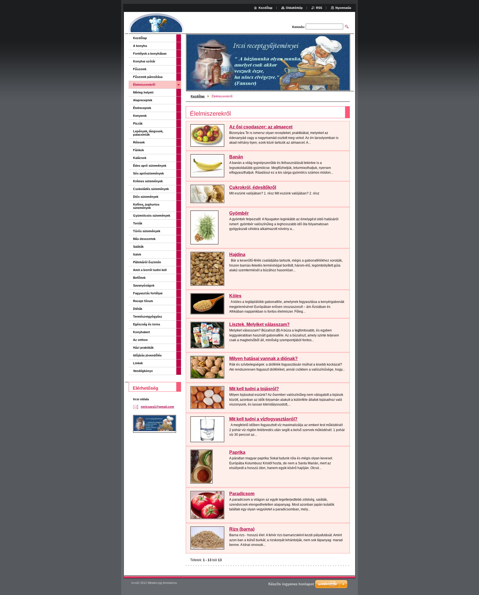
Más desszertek (144, 238)
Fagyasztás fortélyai (147, 293)
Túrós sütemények (146, 231)
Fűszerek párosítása (147, 77)
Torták (137, 223)
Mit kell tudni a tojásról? (254, 388)
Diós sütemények (145, 196)
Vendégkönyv (143, 371)
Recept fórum (143, 301)
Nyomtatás (343, 7)
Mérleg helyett (143, 92)
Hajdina (237, 254)
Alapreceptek (142, 100)
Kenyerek (140, 115)
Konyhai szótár (144, 61)
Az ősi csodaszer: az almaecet (260, 127)
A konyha (140, 45)
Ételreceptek (142, 108)
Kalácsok (139, 157)
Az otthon (140, 339)
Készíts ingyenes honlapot (291, 584)
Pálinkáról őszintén (147, 262)
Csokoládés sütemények (151, 189)
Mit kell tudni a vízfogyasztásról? (263, 419)
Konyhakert (141, 332)
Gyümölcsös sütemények (151, 215)
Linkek (138, 363)
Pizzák (137, 123)
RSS (319, 7)
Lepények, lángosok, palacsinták (148, 133)
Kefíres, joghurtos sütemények (146, 206)
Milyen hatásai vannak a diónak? (263, 358)
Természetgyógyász (147, 316)
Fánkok (138, 150)
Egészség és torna (146, 324)
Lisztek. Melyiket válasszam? (259, 324)
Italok (137, 254)
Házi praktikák (143, 347)
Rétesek (139, 142)
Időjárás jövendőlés (147, 355)
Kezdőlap (198, 96)
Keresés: (298, 27)
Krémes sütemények (148, 181)
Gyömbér (239, 213)
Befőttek (139, 277)
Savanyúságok (143, 285)
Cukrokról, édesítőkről (252, 187)
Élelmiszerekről (144, 84)
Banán (236, 157)
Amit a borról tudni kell (150, 270)
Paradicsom (241, 493)
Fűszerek (139, 69)
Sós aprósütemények (148, 173)
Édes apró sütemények (149, 165)
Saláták (138, 246)
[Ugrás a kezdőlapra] (156, 23)
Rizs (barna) (241, 529)
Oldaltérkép (294, 7)
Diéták (137, 308)
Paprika (237, 452)
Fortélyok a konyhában (150, 53)
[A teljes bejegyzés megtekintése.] (207, 135)
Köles (235, 295)
